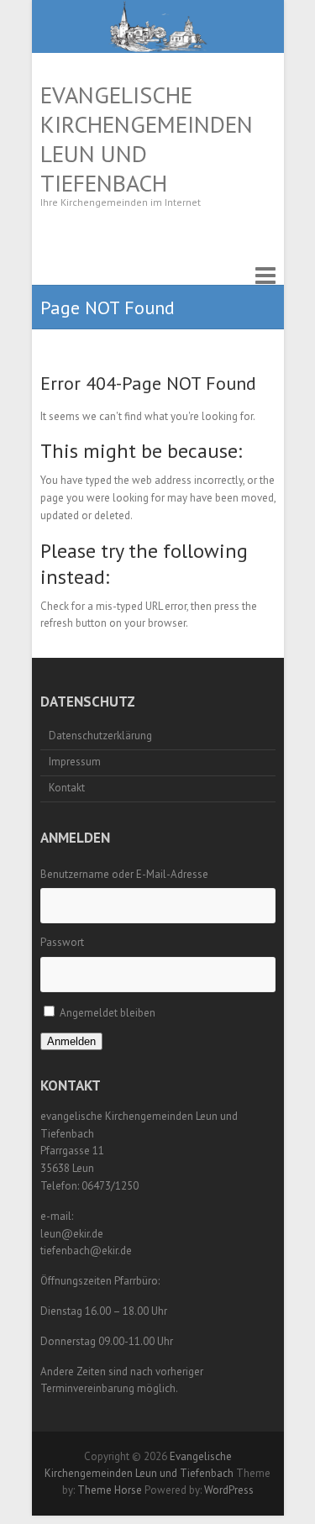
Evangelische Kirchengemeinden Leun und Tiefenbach (146, 138)
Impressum (75, 761)
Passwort (62, 942)
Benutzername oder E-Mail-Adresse (124, 874)
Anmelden (71, 1041)
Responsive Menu (265, 276)
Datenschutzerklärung (100, 735)
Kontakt (67, 787)
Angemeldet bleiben (107, 1013)
